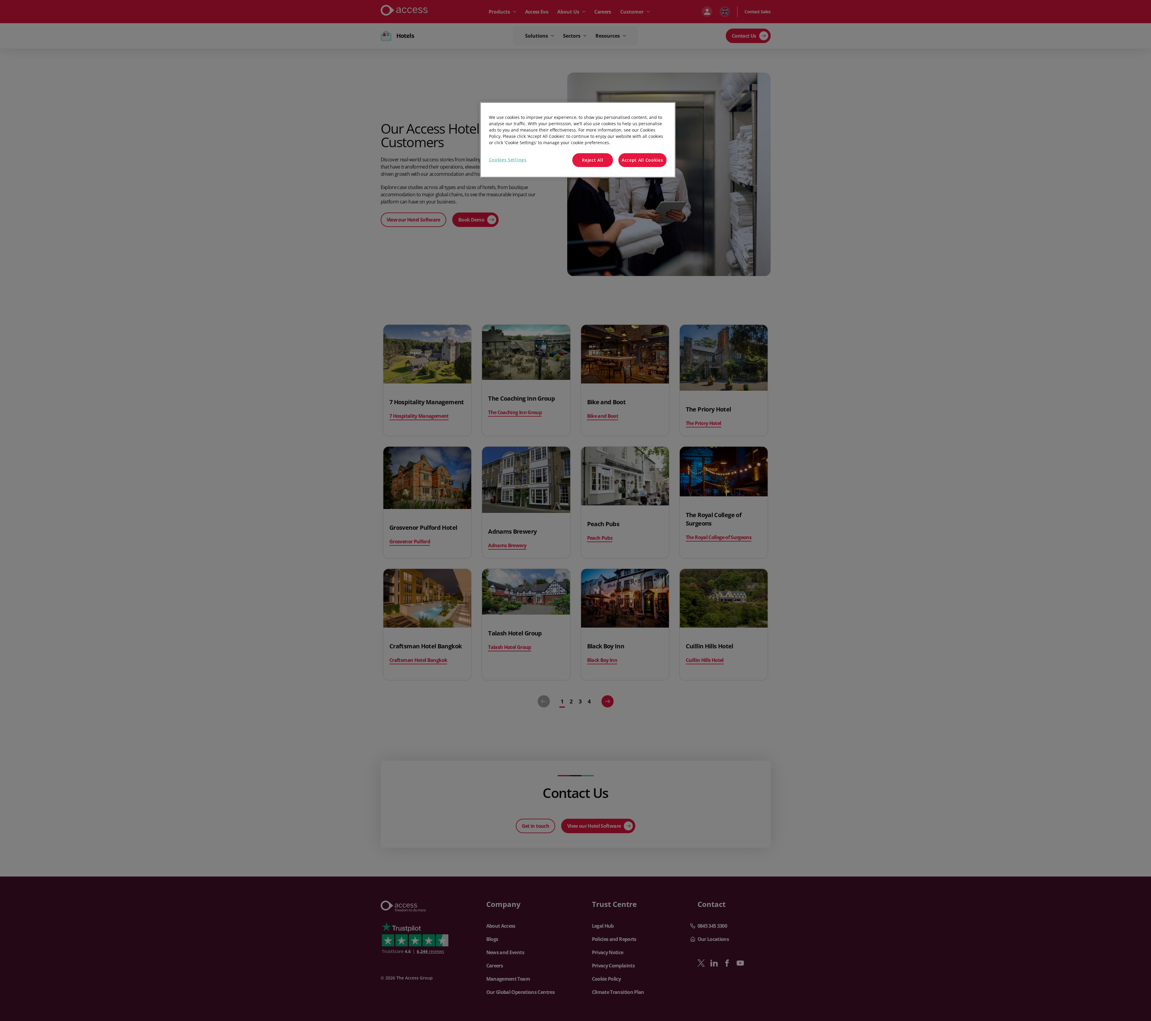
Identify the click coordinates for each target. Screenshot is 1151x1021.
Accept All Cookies (642, 160)
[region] (578, 140)
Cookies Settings (508, 160)
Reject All (592, 160)
